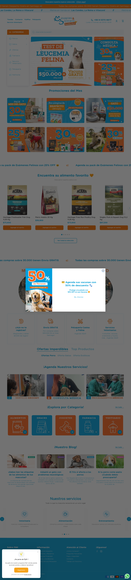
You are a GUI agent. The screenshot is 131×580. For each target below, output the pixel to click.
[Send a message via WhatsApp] (127, 576)
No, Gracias (78, 297)
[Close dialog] (103, 270)
